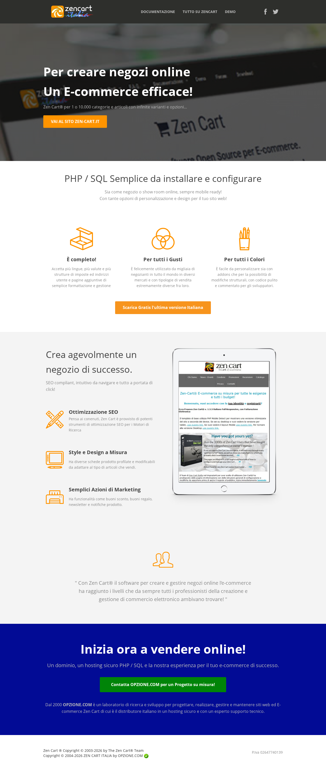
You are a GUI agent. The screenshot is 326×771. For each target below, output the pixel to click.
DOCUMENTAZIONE (158, 11)
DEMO (230, 11)
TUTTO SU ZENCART (200, 11)
